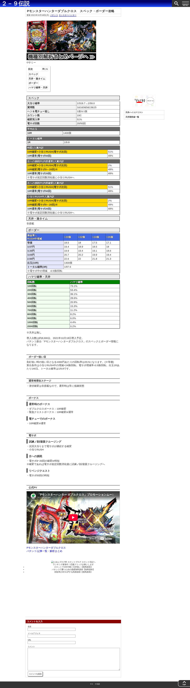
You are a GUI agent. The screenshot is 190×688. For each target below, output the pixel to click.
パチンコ (54, 15)
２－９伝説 (15, 3)
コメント (31, 647)
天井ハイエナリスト (134, 112)
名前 (29, 627)
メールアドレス (34, 633)
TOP (184, 685)
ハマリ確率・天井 (38, 87)
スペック (33, 74)
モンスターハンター (67, 15)
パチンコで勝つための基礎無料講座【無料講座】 (73, 569)
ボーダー (33, 83)
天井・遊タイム (37, 78)
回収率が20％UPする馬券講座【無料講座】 (73, 572)
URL (29, 640)
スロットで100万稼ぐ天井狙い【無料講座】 (73, 567)
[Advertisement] (73, 594)
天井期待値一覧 (132, 117)
